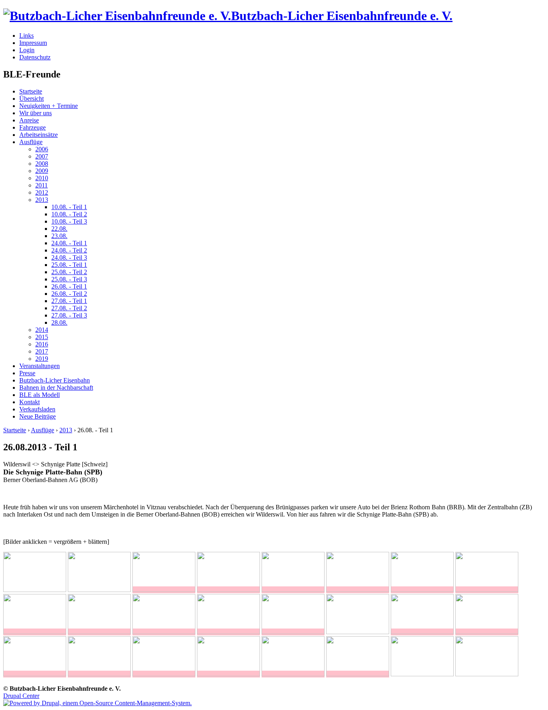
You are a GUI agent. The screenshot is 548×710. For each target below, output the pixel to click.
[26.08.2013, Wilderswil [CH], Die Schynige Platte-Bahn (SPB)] (163, 589)
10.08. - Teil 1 (69, 206)
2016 (41, 344)
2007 (41, 156)
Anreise (29, 120)
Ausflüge (31, 141)
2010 (41, 178)
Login (27, 50)
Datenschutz (35, 57)
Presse (27, 373)
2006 (41, 149)
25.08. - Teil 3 (69, 279)
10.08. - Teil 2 (69, 214)
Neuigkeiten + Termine (48, 105)
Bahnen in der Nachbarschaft (56, 387)
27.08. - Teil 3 (69, 315)
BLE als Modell (39, 394)
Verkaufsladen (37, 409)
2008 (41, 163)
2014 (41, 329)
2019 (41, 358)
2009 (41, 170)
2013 (41, 199)
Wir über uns (35, 113)
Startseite (30, 91)
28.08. (59, 322)
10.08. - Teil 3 (69, 221)
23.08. (59, 235)
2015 (41, 337)
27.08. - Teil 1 (69, 300)
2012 (41, 192)
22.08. (59, 228)
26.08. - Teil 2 (69, 293)
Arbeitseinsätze (38, 134)
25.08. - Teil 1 (69, 264)
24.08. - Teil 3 (69, 257)
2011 (41, 185)
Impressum (33, 42)
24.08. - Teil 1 (69, 243)
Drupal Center (21, 695)
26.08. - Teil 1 (69, 286)
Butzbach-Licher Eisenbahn (54, 380)
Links (26, 35)
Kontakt (29, 402)
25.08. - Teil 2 (69, 272)
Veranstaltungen (39, 365)
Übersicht (31, 98)
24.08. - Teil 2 (69, 250)
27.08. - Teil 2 (69, 308)
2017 (41, 351)
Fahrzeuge (32, 127)
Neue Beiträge (37, 416)
